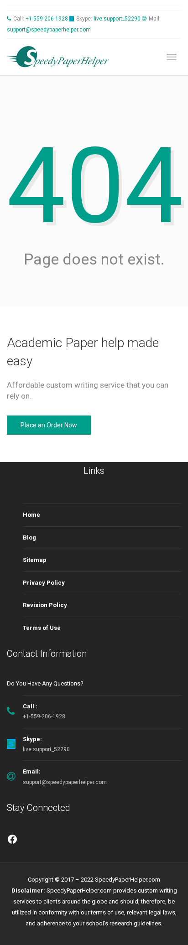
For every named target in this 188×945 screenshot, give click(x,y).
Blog (29, 537)
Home (31, 514)
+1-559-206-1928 (47, 19)
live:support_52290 (117, 19)
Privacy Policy (44, 582)
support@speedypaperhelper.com (49, 29)
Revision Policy (45, 605)
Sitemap (35, 559)
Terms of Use (42, 627)
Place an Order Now (49, 425)
